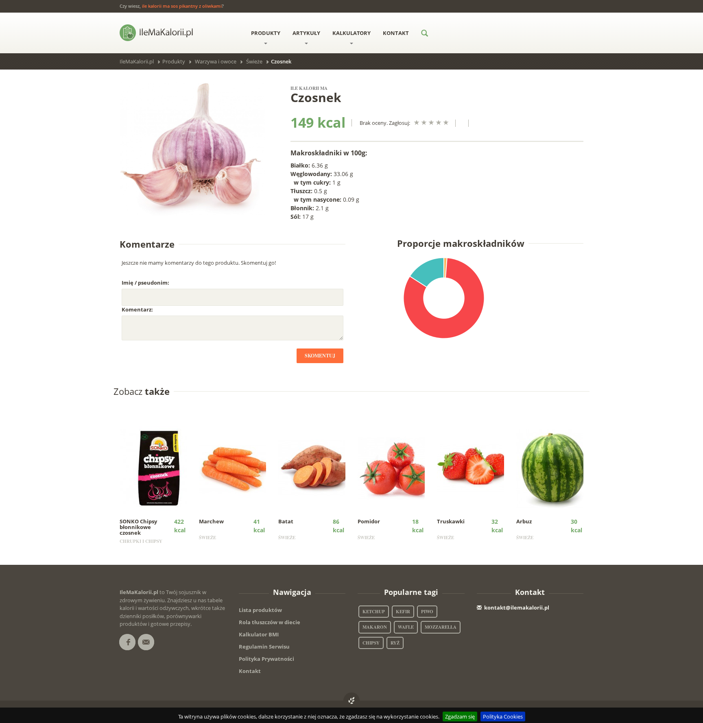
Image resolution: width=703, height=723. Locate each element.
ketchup (373, 611)
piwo (427, 611)
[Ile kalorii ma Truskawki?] (476, 467)
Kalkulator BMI (259, 634)
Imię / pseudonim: (145, 282)
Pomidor (369, 521)
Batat (285, 521)
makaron (374, 627)
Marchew (211, 521)
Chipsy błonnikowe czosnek (138, 527)
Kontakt (396, 33)
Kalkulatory (351, 33)
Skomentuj (320, 355)
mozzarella (440, 627)
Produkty (265, 33)
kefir (403, 611)
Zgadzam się (460, 716)
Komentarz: (137, 309)
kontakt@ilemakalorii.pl (516, 607)
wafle (406, 627)
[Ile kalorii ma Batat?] (317, 467)
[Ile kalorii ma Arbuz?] (555, 467)
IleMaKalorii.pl (137, 61)
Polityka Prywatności (266, 658)
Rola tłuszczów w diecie (269, 622)
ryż (395, 643)
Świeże (254, 61)
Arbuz (524, 521)
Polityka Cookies (503, 716)
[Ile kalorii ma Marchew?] (238, 467)
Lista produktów (260, 610)
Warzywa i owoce (215, 61)
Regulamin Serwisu (264, 646)
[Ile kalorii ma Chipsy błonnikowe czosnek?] (159, 467)
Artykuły (306, 33)
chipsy (371, 643)
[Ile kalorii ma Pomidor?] (397, 467)
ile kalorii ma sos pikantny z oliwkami (182, 6)
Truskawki (451, 521)
